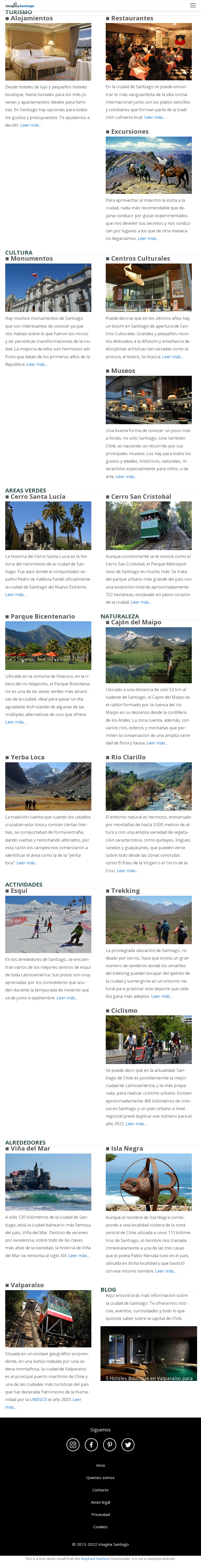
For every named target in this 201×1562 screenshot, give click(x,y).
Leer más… (31, 125)
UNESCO (38, 1399)
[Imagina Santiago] (19, 5)
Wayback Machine (95, 1558)
